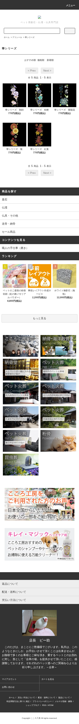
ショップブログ (32, 705)
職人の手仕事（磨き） (15, 247)
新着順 (50, 60)
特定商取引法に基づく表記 (18, 701)
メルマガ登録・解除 (63, 701)
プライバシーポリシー (42, 701)
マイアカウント (9, 679)
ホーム (7, 37)
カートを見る (47, 679)
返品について (64, 697)
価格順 (40, 60)
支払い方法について (26, 697)
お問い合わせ (8, 687)
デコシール (17, 37)
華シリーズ (30, 37)
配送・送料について (46, 697)
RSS (44, 705)
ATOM (50, 705)
